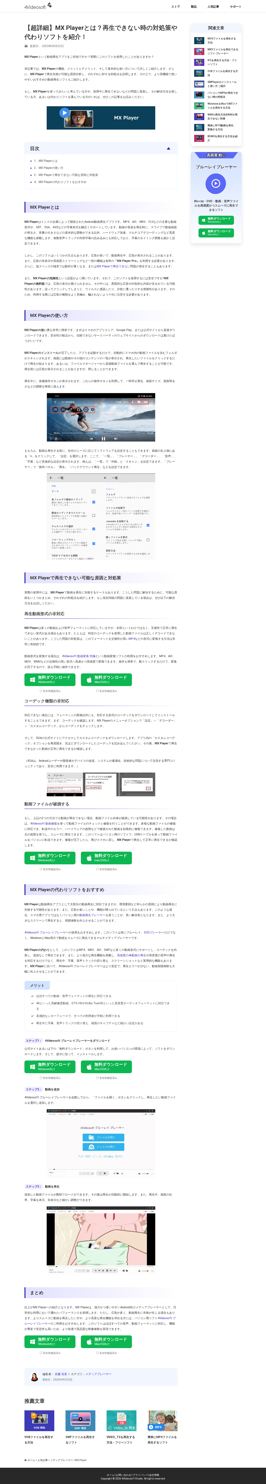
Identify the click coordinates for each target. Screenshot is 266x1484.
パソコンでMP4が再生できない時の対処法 (223, 94)
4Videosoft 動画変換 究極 (78, 656)
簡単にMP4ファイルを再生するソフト (162, 1439)
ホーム (31, 1460)
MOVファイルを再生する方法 (222, 40)
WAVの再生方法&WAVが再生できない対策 (223, 116)
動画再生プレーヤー (92, 915)
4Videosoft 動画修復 (43, 823)
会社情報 (154, 1475)
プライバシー (140, 1475)
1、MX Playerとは (46, 161)
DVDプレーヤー (154, 932)
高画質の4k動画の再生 (131, 955)
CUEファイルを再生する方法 (223, 73)
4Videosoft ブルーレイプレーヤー (46, 932)
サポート (236, 6)
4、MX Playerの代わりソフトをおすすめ (60, 182)
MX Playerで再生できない (113, 266)
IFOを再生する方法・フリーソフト (222, 62)
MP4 (132, 638)
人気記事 (213, 6)
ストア (175, 6)
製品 (194, 6)
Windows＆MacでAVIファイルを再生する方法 (222, 105)
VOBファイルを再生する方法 (38, 1439)
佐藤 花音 (61, 1374)
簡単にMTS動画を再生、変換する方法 (222, 127)
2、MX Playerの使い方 (48, 168)
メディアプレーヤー (98, 1374)
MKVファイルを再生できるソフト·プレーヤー (223, 51)
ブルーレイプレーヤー (216, 167)
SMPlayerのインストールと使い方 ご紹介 (222, 84)
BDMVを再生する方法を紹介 (223, 138)
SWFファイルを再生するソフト (80, 1439)
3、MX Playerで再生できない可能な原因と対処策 (66, 175)
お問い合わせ (123, 1475)
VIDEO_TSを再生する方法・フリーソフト (121, 1439)
